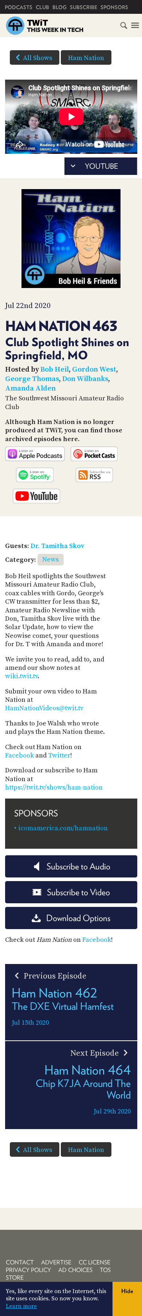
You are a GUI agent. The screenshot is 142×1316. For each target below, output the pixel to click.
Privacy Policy (28, 1270)
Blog (59, 7)
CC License (94, 1262)
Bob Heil (54, 369)
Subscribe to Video (78, 892)
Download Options (78, 918)
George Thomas (32, 379)
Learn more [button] (21, 1306)
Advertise (56, 1262)
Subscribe (83, 7)
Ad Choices (75, 1270)
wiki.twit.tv (21, 676)
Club (42, 7)
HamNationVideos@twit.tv (44, 708)
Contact (20, 1262)
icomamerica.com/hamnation (63, 828)
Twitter (59, 755)
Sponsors (114, 7)
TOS (105, 1270)
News (50, 559)
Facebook (19, 755)
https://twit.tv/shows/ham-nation (54, 787)
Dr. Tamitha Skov (57, 546)
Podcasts (18, 7)
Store (15, 1277)
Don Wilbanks (85, 379)
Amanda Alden (30, 388)
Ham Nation (86, 58)
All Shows (37, 58)
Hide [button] (127, 1291)
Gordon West (94, 369)
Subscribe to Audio (78, 866)
